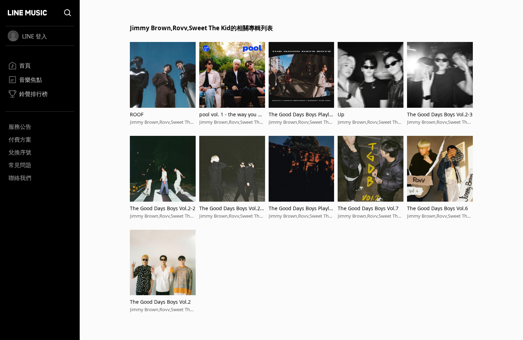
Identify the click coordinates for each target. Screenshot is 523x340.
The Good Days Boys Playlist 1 (301, 208)
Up (341, 114)
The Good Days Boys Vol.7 (368, 208)
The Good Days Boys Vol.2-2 (162, 208)
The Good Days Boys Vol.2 (160, 302)
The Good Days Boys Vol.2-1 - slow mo (232, 208)
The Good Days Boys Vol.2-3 (439, 114)
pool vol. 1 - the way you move (231, 114)
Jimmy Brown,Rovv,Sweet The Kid (161, 122)
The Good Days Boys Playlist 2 (301, 114)
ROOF (136, 114)
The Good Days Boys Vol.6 (437, 208)
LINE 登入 (34, 36)
